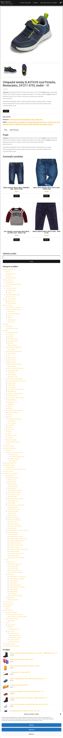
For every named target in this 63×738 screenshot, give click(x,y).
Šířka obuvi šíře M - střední (44, 122)
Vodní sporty (11, 631)
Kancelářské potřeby (9, 463)
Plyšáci (9, 431)
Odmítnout (31, 729)
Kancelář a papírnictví (10, 448)
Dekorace (10, 427)
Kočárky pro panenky (13, 412)
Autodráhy (10, 343)
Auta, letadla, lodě (12, 341)
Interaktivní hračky (12, 395)
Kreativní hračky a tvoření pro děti (15, 398)
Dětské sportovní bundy (15, 526)
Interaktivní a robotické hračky (14, 393)
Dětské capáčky (13, 581)
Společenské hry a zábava (13, 307)
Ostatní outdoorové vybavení (15, 614)
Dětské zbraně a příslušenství (14, 351)
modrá (43, 92)
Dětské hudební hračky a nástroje (16, 381)
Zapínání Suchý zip (48, 124)
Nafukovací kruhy (15, 635)
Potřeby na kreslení (14, 459)
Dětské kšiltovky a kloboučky (13, 284)
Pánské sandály (13, 600)
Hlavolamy (12, 311)
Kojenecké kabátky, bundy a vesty (18, 539)
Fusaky (9, 292)
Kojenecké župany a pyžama (16, 557)
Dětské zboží (7, 286)
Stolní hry (10, 318)
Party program (10, 425)
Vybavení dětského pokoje (13, 295)
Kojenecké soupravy (14, 555)
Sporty (8, 623)
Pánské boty (11, 597)
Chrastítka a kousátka (12, 332)
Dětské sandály (13, 589)
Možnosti (31, 734)
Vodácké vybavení (14, 639)
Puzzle (9, 316)
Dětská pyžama (13, 501)
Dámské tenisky (13, 568)
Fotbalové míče (15, 629)
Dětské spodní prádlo (13, 517)
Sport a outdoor (8, 610)
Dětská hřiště (12, 366)
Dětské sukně (13, 515)
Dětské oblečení (25, 3)
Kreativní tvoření (13, 454)
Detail (6, 111)
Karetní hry (12, 322)
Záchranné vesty (15, 642)
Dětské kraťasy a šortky (14, 492)
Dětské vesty (12, 528)
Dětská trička (12, 480)
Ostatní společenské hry (14, 313)
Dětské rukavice (13, 486)
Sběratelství (9, 326)
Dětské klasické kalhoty (15, 490)
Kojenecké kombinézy (15, 543)
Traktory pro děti (12, 435)
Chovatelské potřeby (9, 269)
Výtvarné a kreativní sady (17, 456)
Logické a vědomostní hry (14, 309)
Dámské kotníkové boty (15, 564)
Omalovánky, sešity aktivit (14, 419)
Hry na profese (12, 387)
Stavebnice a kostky (11, 440)
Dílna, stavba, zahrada (10, 299)
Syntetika (5, 124)
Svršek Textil (56, 122)
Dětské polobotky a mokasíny (17, 587)
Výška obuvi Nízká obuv (35, 124)
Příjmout (31, 725)
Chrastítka (10, 334)
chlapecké (6, 92)
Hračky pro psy (12, 273)
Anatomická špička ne (13, 122)
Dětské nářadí (11, 385)
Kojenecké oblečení (9, 465)
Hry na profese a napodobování (14, 379)
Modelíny (11, 404)
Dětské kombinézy (14, 524)
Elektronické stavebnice (14, 442)
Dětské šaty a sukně (13, 511)
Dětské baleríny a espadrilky (16, 578)
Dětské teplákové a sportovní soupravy (18, 530)
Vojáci (7, 444)
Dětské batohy (11, 290)
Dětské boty (12, 119)
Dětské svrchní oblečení (14, 520)
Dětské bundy (13, 522)
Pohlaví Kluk (32, 122)
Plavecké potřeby (9, 604)
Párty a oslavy (8, 602)
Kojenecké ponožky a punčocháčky (18, 549)
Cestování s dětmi (11, 288)
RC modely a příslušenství (14, 347)
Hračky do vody (13, 377)
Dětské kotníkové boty (15, 585)
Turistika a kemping (13, 618)
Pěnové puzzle (11, 297)
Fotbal (11, 627)
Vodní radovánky (12, 374)
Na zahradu (9, 406)
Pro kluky (8, 433)
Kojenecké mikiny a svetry (16, 545)
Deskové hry (12, 320)
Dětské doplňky (12, 482)
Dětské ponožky (13, 507)
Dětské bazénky (12, 303)
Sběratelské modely (13, 328)
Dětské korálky (11, 400)
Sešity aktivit (12, 423)
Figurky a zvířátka (10, 360)
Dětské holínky (13, 583)
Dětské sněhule (13, 591)
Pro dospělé (7, 606)
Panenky (10, 414)
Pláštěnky (12, 621)
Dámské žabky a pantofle (16, 572)
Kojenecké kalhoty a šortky (16, 541)
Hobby (6, 324)
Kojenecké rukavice (14, 551)
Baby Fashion (6, 2)
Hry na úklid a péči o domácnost (16, 389)
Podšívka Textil (24, 122)
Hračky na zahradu (11, 362)
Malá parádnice (12, 391)
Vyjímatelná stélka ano (22, 124)
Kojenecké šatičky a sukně (16, 553)
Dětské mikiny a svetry (14, 494)
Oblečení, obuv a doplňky (48, 3)
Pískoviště (12, 372)
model (48, 94)
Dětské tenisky (20, 119)
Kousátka (10, 337)
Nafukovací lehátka (16, 637)
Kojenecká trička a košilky (16, 536)
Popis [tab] (5, 130)
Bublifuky (10, 408)
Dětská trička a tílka (13, 477)
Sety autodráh (13, 345)
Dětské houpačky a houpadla (15, 368)
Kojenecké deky (10, 467)
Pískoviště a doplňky (13, 370)
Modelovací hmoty (12, 402)
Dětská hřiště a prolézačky (15, 364)
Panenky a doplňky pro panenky (14, 410)
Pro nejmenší (9, 438)
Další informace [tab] (14, 130)
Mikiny (7, 608)
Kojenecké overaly (14, 547)
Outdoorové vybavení (11, 612)
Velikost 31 (12, 124)
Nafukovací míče (12, 358)
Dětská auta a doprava (12, 339)
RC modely (12, 349)
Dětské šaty (12, 513)
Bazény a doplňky (10, 301)
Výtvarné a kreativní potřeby (15, 452)
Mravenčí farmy (12, 278)
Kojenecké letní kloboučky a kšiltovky (15, 469)
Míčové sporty (11, 625)
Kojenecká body (13, 534)
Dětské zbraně (11, 353)
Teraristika (9, 276)
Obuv (41, 119)
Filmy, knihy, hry (8, 305)
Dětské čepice (13, 484)
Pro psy (8, 271)
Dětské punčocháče (14, 509)
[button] (60, 714)
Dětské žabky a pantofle (15, 595)
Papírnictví (9, 416)
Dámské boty (11, 562)
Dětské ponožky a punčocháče (16, 505)
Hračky (35, 3)
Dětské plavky (11, 503)
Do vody (8, 356)
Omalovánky (12, 421)
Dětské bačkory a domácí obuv (17, 576)
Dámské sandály (13, 566)
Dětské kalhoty (10, 282)
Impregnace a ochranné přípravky (18, 616)
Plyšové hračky (10, 429)
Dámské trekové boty (15, 570)
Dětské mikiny (13, 496)
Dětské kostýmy (12, 383)
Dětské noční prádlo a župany (15, 499)
